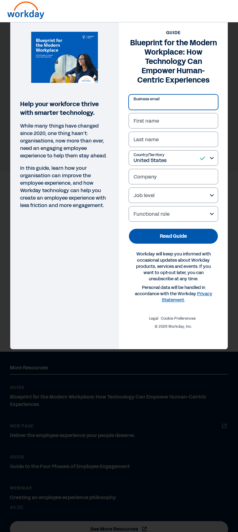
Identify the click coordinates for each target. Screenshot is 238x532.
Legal (153, 318)
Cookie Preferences (178, 318)
